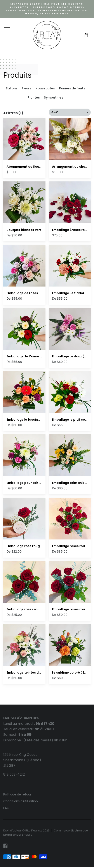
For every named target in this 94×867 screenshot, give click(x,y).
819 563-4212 (14, 774)
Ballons (11, 88)
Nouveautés (45, 88)
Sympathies (53, 97)
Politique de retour (17, 794)
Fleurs (26, 88)
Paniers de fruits (72, 88)
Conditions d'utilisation (20, 801)
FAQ (6, 808)
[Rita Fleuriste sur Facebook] (5, 845)
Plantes (34, 97)
